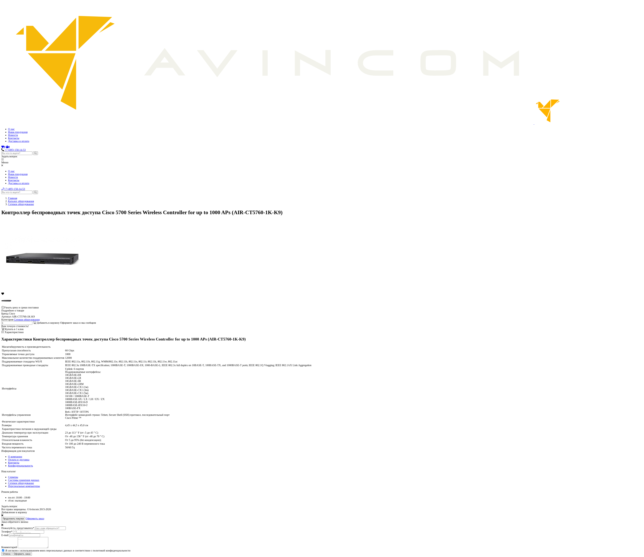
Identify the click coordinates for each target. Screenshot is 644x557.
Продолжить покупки (13, 518)
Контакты (13, 138)
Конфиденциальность (20, 465)
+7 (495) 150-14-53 (15, 149)
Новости (13, 135)
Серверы (13, 477)
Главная (12, 198)
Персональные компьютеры (24, 486)
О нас (11, 129)
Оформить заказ (35, 518)
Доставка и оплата (18, 141)
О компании (15, 456)
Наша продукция (18, 132)
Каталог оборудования (21, 201)
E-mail (4, 535)
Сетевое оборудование (21, 204)
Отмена (6, 554)
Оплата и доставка (18, 459)
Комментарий (9, 547)
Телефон (6, 531)
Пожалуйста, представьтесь (17, 528)
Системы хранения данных (23, 480)
